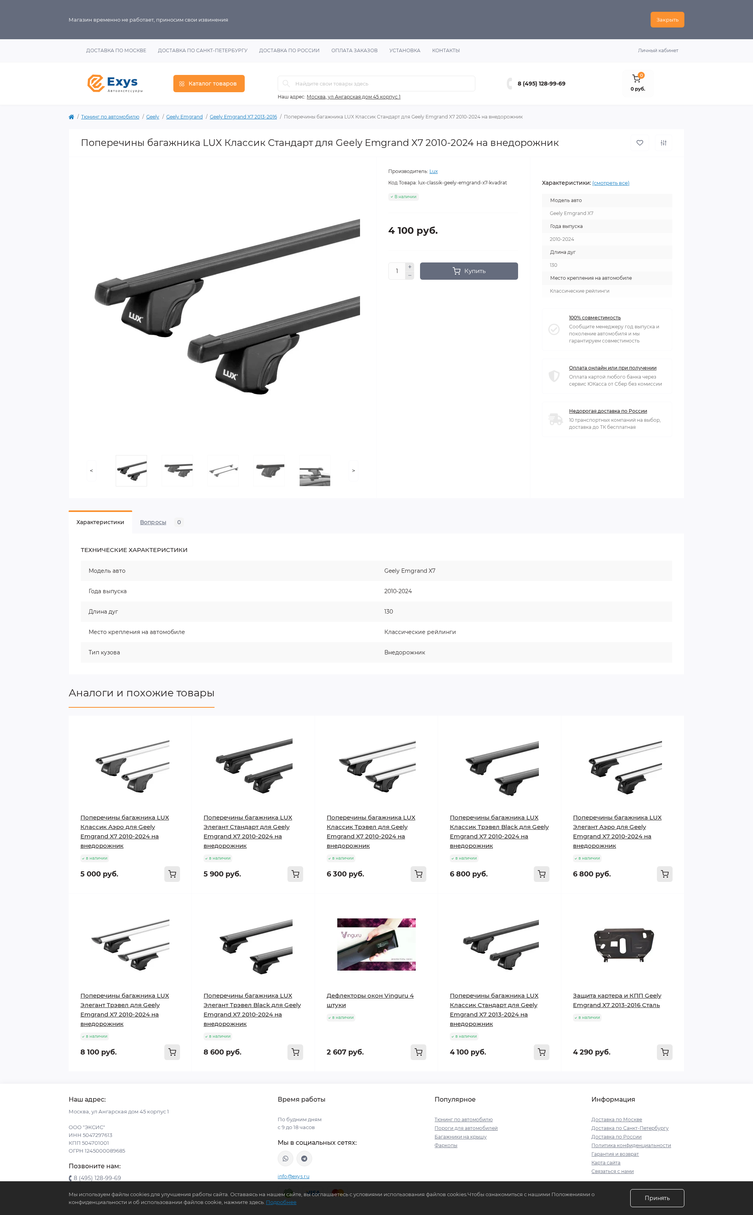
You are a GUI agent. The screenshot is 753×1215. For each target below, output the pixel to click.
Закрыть (667, 19)
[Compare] (180, 757)
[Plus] (410, 266)
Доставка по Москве (116, 50)
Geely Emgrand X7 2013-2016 (243, 117)
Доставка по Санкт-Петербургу (202, 50)
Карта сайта (605, 1163)
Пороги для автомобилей (466, 1128)
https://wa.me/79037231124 (285, 1158)
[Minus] (410, 275)
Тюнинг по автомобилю (110, 117)
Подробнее (281, 1202)
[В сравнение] (663, 143)
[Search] (286, 83)
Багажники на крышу (461, 1137)
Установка (404, 50)
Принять (657, 1198)
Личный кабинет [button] (658, 50)
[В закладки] (640, 143)
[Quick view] (180, 727)
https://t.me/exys (304, 1158)
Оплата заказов (354, 50)
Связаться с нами (612, 1171)
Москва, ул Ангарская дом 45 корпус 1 (353, 97)
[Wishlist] (180, 742)
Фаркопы (446, 1145)
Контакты (446, 50)
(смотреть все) (610, 183)
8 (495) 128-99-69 (542, 83)
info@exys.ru (293, 1176)
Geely (152, 117)
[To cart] (172, 874)
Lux (433, 171)
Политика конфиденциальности (631, 1145)
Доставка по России (289, 50)
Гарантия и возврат (615, 1154)
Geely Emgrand (184, 117)
